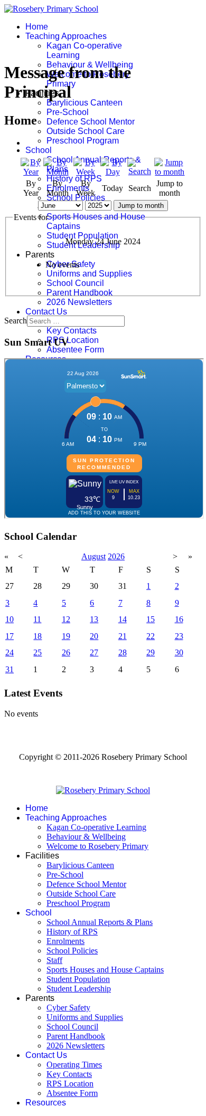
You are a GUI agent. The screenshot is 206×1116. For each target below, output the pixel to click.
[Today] (112, 171)
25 (37, 652)
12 (66, 619)
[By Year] (31, 171)
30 (179, 652)
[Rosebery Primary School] (103, 790)
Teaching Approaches (66, 36)
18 (37, 636)
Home (36, 26)
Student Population (82, 235)
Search (15, 320)
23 (179, 636)
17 (9, 636)
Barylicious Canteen (84, 102)
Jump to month (141, 205)
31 (9, 669)
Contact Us (46, 311)
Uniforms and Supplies (89, 273)
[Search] (139, 171)
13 (94, 619)
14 (122, 619)
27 (94, 652)
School (38, 150)
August (93, 556)
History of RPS (74, 178)
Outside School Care (85, 131)
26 (66, 652)
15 (150, 619)
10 (9, 619)
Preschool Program (82, 140)
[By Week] (85, 171)
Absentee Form (75, 349)
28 (122, 652)
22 (150, 636)
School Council (75, 283)
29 (150, 652)
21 (122, 636)
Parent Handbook (79, 292)
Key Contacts (71, 330)
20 (94, 636)
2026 (116, 556)
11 (37, 619)
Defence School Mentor (90, 121)
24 (9, 652)
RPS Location (72, 340)
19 (66, 636)
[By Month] (57, 171)
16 (179, 619)
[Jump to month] (169, 171)
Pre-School (67, 112)
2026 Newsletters (79, 302)
